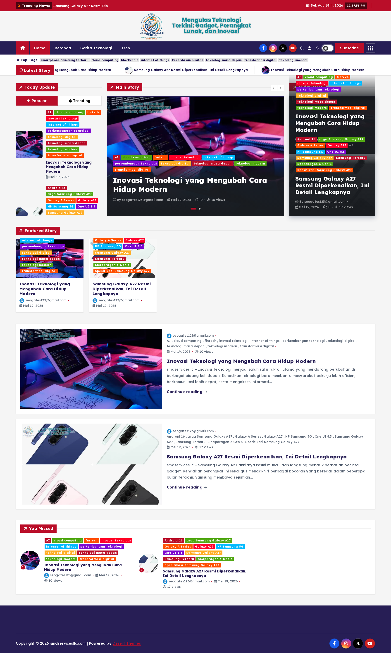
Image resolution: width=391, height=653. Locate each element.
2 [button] (199, 209)
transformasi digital (260, 60)
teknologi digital (62, 137)
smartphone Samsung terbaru (64, 60)
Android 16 (57, 188)
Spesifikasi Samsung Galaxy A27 (324, 170)
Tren (126, 48)
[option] (195, 156)
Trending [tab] (81, 100)
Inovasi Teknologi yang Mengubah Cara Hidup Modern (69, 167)
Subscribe (349, 48)
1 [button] (193, 209)
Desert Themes (127, 643)
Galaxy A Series (61, 200)
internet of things (155, 60)
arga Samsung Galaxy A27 (70, 194)
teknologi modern (293, 60)
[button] (274, 88)
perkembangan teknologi (69, 130)
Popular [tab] (39, 100)
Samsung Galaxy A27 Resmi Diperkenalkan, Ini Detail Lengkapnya (175, 70)
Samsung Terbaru (350, 158)
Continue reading (185, 391)
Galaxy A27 (87, 200)
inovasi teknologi (62, 118)
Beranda (63, 48)
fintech (93, 112)
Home (39, 48)
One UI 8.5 (86, 206)
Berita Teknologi (96, 48)
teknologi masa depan (224, 60)
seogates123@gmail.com (142, 200)
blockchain (129, 60)
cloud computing (104, 60)
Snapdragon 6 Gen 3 (314, 164)
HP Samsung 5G (61, 206)
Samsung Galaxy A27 (65, 212)
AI (50, 112)
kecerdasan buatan (187, 60)
